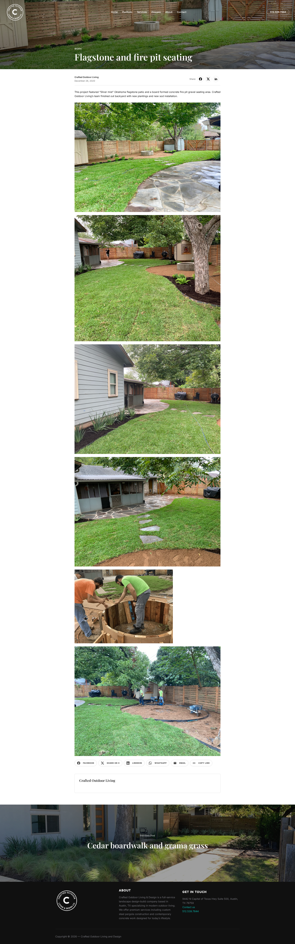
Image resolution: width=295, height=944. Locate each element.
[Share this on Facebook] (200, 79)
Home (114, 12)
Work (78, 48)
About (168, 12)
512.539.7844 (278, 12)
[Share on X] (208, 79)
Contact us (188, 907)
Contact (181, 12)
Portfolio (127, 12)
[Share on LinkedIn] (216, 79)
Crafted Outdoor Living (87, 77)
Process (156, 12)
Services (142, 12)
